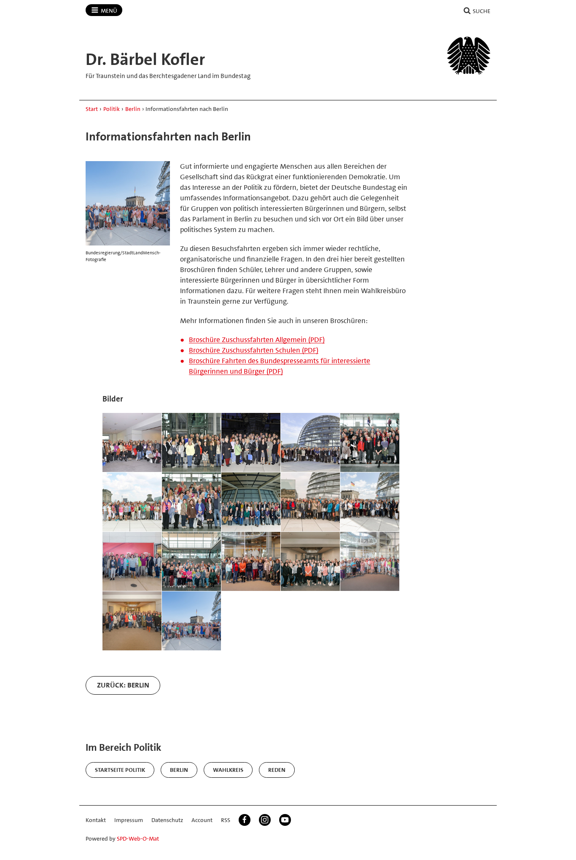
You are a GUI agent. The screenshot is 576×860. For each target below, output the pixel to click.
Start (92, 109)
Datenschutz (167, 820)
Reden (276, 770)
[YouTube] (285, 820)
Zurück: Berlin (123, 685)
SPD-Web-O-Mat (138, 838)
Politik (111, 109)
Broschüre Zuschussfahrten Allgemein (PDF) (257, 339)
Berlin (132, 109)
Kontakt (96, 820)
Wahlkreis (228, 770)
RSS (225, 820)
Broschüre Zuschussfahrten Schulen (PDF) (253, 350)
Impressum (128, 820)
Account (202, 820)
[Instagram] (265, 820)
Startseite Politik (120, 770)
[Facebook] (244, 820)
